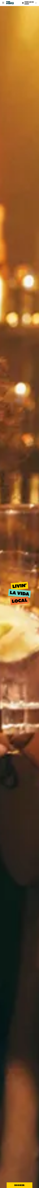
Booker (19, 1185)
